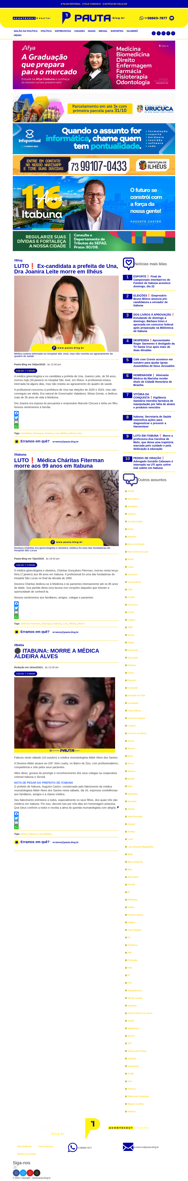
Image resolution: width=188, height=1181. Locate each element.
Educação (132, 658)
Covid (130, 612)
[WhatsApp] (66, 426)
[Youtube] (168, 33)
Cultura (131, 620)
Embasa (131, 665)
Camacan (132, 574)
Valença (131, 1089)
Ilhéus (130, 763)
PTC (129, 983)
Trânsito (131, 1058)
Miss (129, 869)
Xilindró (131, 31)
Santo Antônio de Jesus (139, 1013)
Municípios (133, 877)
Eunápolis (132, 688)
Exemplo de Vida (136, 695)
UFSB (130, 1074)
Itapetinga (132, 794)
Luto (56, 433)
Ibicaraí (131, 748)
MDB (130, 854)
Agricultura (133, 499)
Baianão (131, 536)
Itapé (130, 786)
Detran (130, 635)
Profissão (132, 960)
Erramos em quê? (50, 441)
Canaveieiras (134, 582)
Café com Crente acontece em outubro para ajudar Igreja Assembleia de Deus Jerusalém (154, 362)
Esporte (131, 680)
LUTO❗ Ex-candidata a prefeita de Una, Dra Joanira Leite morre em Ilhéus (66, 269)
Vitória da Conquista (138, 1096)
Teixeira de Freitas (136, 1051)
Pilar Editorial (71, 4)
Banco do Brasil (135, 544)
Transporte (133, 1066)
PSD (129, 968)
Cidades (79, 31)
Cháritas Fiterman (30, 623)
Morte (73, 433)
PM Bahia (132, 900)
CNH (129, 589)
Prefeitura (132, 945)
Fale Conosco (91, 4)
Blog (19, 260)
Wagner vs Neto (135, 1104)
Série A (131, 1036)
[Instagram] (173, 33)
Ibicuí (130, 756)
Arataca (131, 514)
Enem (130, 673)
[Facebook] (159, 33)
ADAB (130, 491)
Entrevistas (62, 31)
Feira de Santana (136, 718)
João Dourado (134, 816)
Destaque (38, 433)
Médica (64, 433)
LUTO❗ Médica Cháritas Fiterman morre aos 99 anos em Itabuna (59, 463)
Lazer (130, 839)
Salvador (132, 1005)
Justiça (131, 831)
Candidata (26, 433)
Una (79, 433)
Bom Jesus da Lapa (137, 552)
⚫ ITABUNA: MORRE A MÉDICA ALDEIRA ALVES (56, 653)
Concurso (132, 605)
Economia (132, 650)
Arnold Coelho (135, 521)
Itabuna (21, 454)
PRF (129, 952)
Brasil (102, 31)
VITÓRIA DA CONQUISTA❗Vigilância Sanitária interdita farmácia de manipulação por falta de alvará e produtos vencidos (154, 401)
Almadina (132, 506)
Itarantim (132, 801)
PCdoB (131, 884)
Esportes (116, 31)
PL (128, 892)
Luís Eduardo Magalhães (140, 847)
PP (128, 937)
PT (128, 975)
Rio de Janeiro (135, 998)
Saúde (130, 1021)
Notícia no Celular (115, 4)
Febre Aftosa (134, 711)
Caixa (130, 567)
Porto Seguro (134, 930)
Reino (17, 35)
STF (129, 1043)
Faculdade (132, 703)
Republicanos (134, 990)
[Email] (66, 422)
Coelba (131, 597)
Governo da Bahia (136, 733)
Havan (130, 741)
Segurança (133, 1028)
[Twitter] (163, 33)
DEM (129, 627)
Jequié (130, 809)
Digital (130, 642)
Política (46, 31)
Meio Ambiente (135, 862)
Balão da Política (25, 31)
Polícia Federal (135, 915)
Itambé (130, 779)
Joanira (49, 433)
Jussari (131, 824)
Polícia (130, 907)
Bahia (91, 31)
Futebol (131, 726)
